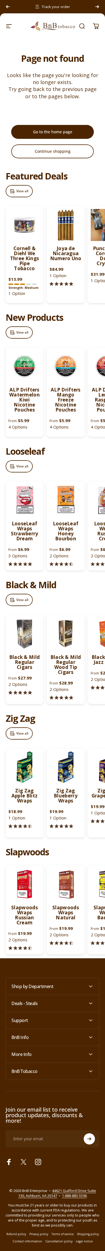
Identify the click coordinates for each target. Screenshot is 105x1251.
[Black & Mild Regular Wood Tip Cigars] (66, 634)
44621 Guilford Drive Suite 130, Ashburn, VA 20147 (57, 1193)
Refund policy (16, 1234)
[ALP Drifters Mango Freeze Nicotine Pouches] (66, 366)
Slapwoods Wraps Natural (65, 912)
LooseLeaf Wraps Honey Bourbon (66, 531)
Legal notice (84, 1241)
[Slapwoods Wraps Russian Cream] (24, 884)
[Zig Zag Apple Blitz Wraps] (24, 767)
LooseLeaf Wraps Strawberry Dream (24, 531)
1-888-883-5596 (74, 1195)
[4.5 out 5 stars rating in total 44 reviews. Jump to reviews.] (20, 826)
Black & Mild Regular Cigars (24, 662)
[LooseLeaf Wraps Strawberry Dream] (24, 500)
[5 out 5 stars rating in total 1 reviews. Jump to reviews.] (61, 284)
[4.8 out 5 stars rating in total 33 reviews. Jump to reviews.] (20, 693)
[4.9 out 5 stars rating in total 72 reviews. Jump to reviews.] (61, 826)
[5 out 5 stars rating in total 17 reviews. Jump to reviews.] (61, 698)
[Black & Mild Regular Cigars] (24, 634)
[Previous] (8, 6)
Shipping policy (88, 1234)
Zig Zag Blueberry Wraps (66, 795)
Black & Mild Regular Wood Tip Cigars (65, 664)
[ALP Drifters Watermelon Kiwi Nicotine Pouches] (24, 366)
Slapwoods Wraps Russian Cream (24, 915)
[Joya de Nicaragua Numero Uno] (66, 225)
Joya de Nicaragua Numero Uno (65, 253)
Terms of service (63, 1234)
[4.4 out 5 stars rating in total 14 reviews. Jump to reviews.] (20, 948)
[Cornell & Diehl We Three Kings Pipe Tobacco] (24, 225)
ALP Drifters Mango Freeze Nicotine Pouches (66, 399)
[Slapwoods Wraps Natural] (66, 884)
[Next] (97, 6)
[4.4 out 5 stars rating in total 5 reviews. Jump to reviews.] (61, 564)
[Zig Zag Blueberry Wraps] (66, 767)
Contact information (27, 1241)
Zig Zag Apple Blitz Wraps (24, 795)
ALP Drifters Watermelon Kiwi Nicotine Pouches (24, 399)
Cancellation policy (59, 1241)
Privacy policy (38, 1234)
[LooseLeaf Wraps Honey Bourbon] (66, 500)
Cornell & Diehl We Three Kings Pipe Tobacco (24, 258)
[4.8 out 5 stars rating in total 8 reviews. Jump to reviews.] (20, 564)
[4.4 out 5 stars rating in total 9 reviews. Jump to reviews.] (61, 943)
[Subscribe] (89, 1138)
